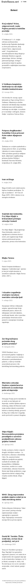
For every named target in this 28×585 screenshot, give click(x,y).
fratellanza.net (10, 1)
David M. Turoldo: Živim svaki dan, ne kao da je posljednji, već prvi (12, 538)
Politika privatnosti (17, 582)
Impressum (9, 582)
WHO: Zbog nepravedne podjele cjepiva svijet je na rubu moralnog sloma (14, 497)
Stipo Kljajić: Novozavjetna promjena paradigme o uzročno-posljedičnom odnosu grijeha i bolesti (13, 437)
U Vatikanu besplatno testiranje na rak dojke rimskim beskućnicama (12, 86)
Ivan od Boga (8, 179)
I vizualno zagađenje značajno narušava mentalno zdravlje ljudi (12, 294)
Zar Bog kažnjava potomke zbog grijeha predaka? (10, 341)
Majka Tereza (8, 258)
